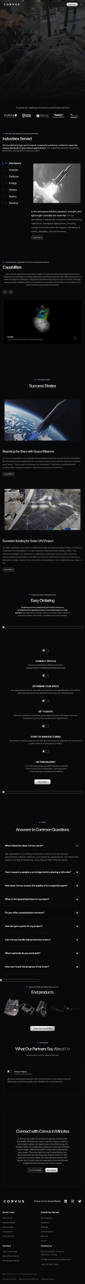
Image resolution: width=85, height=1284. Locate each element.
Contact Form (32, 668)
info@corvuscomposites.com (52, 668)
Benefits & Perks (11, 1256)
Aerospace (46, 1218)
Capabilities (9, 1222)
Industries (8, 1231)
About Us (7, 1218)
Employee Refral (11, 1260)
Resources (8, 1227)
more (43, 1240)
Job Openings (10, 1251)
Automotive (47, 1231)
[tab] (16, 163)
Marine (44, 1236)
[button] (5, 292)
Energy (44, 1227)
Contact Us (8, 1236)
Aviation (45, 1222)
